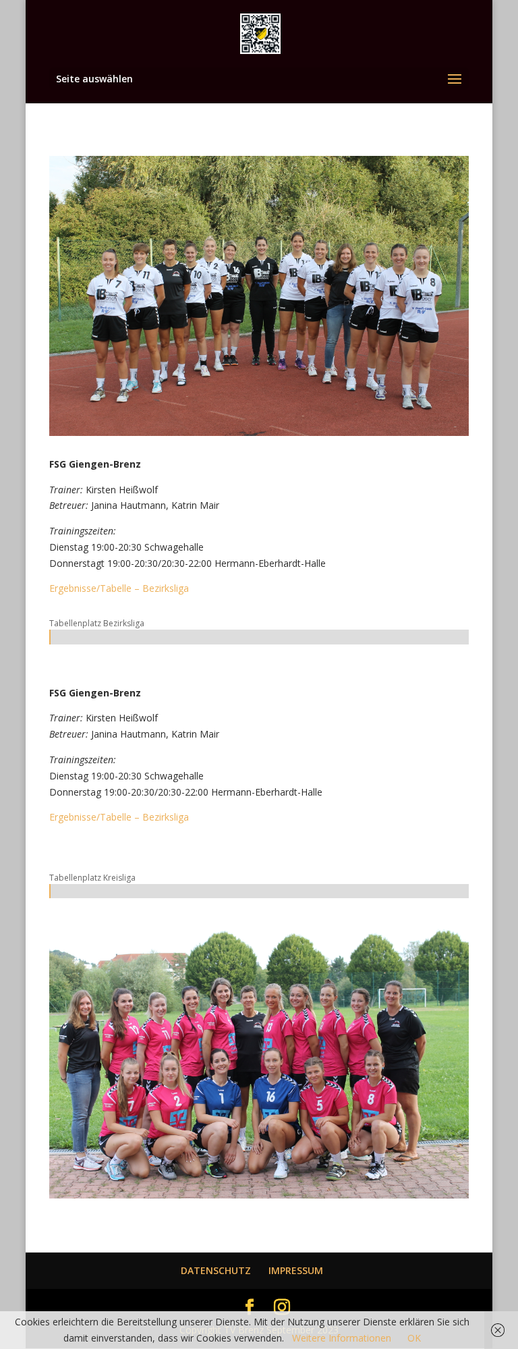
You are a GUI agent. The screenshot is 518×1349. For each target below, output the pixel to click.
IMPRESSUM (295, 1270)
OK (414, 1337)
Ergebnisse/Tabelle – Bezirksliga (119, 588)
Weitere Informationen (341, 1337)
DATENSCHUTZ (216, 1270)
